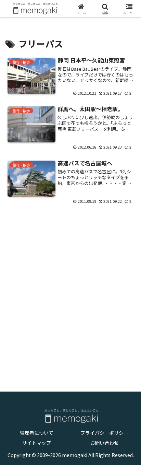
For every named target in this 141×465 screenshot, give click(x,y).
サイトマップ (36, 442)
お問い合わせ (104, 442)
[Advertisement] (70, 293)
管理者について (36, 432)
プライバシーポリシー (104, 432)
